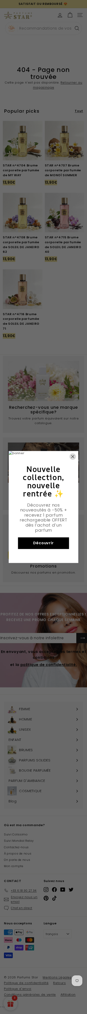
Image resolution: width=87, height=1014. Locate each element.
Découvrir (43, 543)
